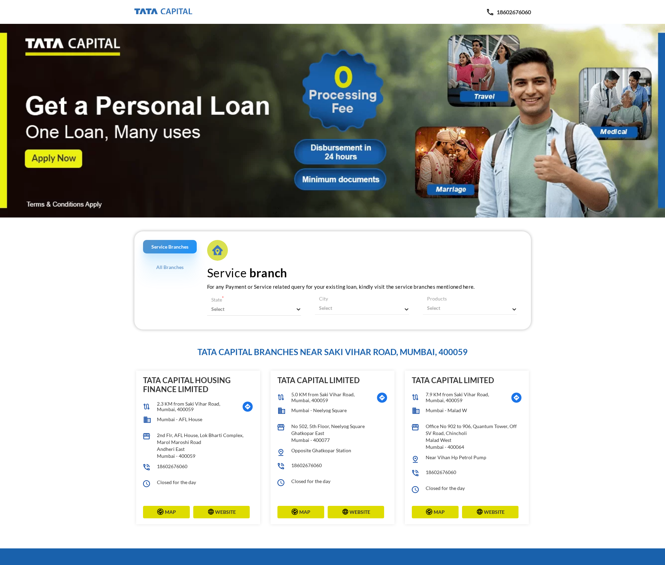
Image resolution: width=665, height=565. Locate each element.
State (217, 300)
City (323, 299)
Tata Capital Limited (318, 380)
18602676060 (172, 466)
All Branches (170, 267)
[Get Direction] (247, 406)
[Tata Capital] (163, 11)
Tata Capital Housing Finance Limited (187, 385)
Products (437, 299)
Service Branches (169, 247)
